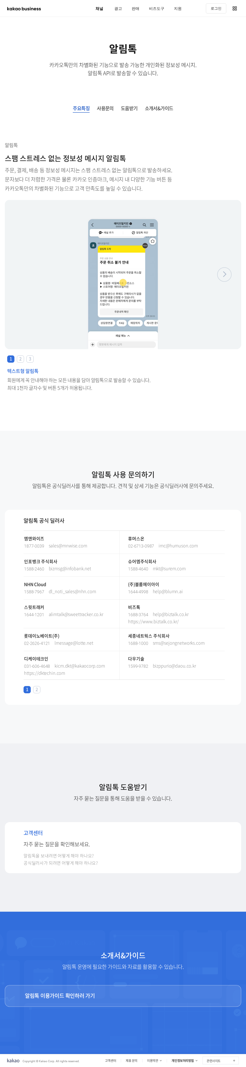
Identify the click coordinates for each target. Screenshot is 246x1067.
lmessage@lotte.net (74, 643)
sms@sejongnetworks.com (179, 643)
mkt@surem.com (169, 569)
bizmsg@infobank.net (70, 569)
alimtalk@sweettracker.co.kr (76, 614)
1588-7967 (34, 591)
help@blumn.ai (168, 592)
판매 (135, 8)
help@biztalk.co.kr (171, 614)
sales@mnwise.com (68, 546)
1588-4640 (138, 568)
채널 (99, 8)
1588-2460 (34, 568)
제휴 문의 (131, 1060)
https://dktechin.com (44, 673)
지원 (178, 8)
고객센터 (110, 1060)
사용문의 (105, 109)
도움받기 (129, 109)
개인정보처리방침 (183, 1060)
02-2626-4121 (37, 643)
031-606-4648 (37, 666)
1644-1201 (34, 614)
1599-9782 (138, 666)
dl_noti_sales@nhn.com (72, 592)
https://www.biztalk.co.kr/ (153, 622)
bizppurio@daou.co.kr (174, 666)
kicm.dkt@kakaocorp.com (80, 666)
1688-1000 (138, 643)
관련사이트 (214, 1060)
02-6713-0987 (141, 546)
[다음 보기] (224, 274)
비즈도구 (156, 8)
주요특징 (81, 109)
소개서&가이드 (159, 109)
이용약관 (152, 1060)
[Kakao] (13, 1061)
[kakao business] (24, 8)
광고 (118, 8)
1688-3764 (138, 614)
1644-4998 (138, 591)
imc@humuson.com (178, 546)
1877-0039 (34, 546)
